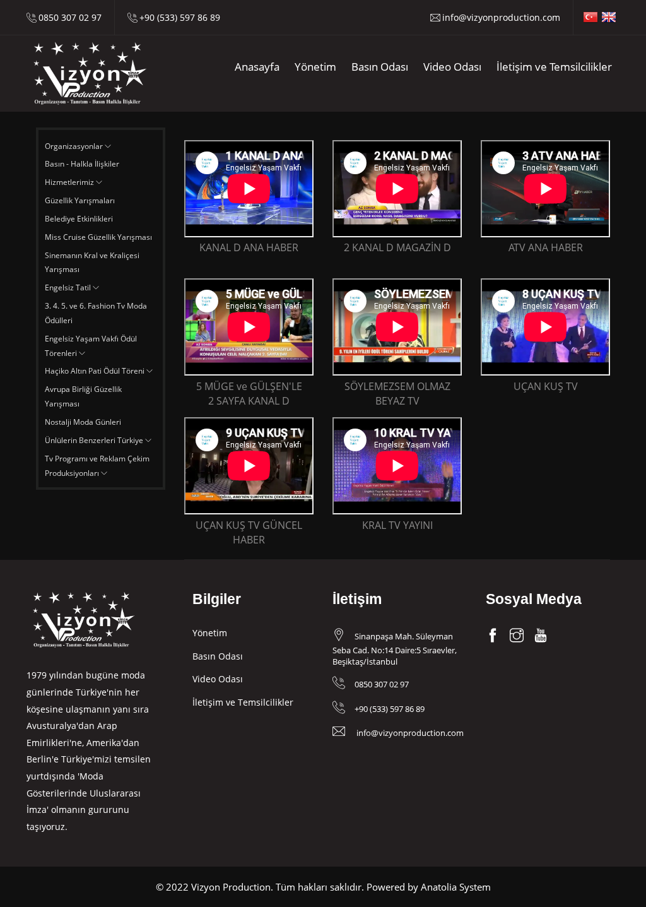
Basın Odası (379, 66)
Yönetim (315, 66)
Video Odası (452, 66)
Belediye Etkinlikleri (79, 218)
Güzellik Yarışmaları (80, 200)
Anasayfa (257, 66)
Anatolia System (456, 886)
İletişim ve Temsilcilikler (554, 66)
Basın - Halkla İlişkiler (82, 163)
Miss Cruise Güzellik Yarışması (98, 237)
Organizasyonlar (75, 146)
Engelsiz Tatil (69, 287)
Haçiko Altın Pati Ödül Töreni (95, 370)
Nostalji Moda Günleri (83, 422)
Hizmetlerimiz (70, 182)
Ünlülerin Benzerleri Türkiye (95, 440)
